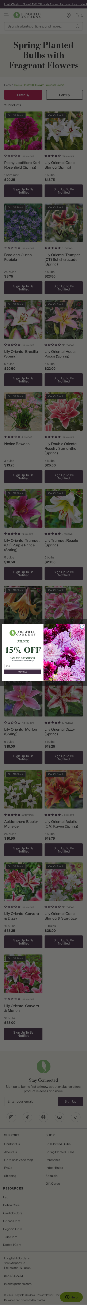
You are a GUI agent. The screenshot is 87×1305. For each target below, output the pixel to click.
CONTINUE (22, 672)
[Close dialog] (82, 626)
